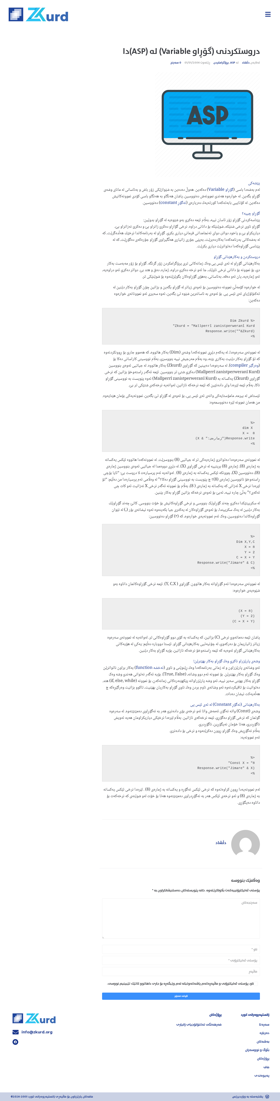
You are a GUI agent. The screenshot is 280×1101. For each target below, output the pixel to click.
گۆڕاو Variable (220, 189)
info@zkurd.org (37, 1032)
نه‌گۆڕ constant (173, 203)
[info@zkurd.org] (16, 1032)
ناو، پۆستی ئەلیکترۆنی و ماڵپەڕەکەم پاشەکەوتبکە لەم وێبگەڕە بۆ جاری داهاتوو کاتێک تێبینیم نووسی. (180, 983)
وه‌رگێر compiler (244, 365)
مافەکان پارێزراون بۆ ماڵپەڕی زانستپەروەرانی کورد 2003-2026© (52, 1096)
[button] (267, 14)
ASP (232, 62)
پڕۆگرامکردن (221, 62)
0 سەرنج (175, 62)
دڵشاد (246, 62)
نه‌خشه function (150, 668)
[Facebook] (15, 1042)
